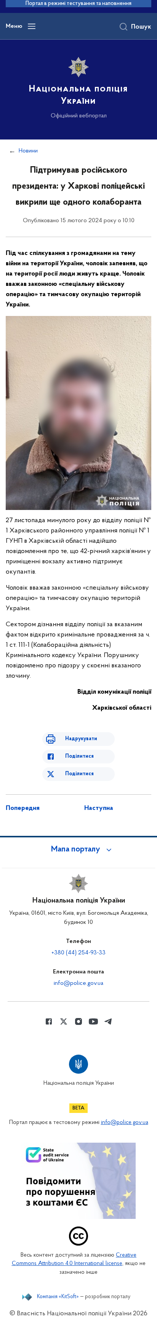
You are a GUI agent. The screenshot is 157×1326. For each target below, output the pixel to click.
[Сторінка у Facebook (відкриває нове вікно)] (48, 1021)
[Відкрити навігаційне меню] (31, 26)
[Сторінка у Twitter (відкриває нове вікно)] (63, 1021)
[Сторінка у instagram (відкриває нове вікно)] (78, 1021)
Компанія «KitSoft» (58, 1297)
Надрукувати (81, 739)
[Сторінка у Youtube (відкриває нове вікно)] (93, 1021)
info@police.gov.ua (78, 983)
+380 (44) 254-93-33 (78, 953)
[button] (78, 849)
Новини (28, 151)
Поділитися (79, 756)
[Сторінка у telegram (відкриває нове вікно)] (108, 1021)
